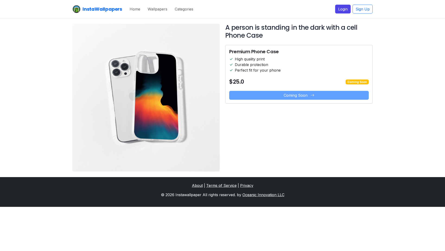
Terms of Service (221, 185)
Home (135, 9)
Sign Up (363, 9)
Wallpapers (157, 9)
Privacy (246, 185)
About (197, 185)
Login (343, 9)
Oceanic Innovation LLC (263, 194)
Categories (184, 9)
